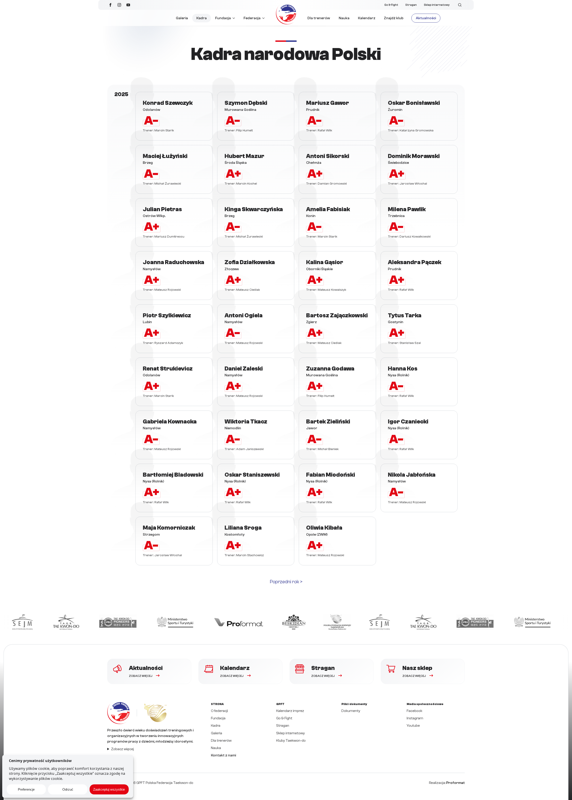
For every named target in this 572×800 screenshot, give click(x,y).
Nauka (344, 18)
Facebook (414, 711)
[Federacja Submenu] (265, 18)
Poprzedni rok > (286, 582)
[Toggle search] (460, 5)
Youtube (413, 726)
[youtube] (128, 5)
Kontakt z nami (223, 755)
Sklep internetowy (437, 4)
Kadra (201, 18)
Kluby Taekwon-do (291, 741)
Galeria (182, 18)
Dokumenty (350, 711)
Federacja (252, 18)
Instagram (415, 718)
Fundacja (223, 18)
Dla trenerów (318, 18)
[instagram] (119, 5)
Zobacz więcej (122, 749)
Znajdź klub (393, 18)
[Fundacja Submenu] (235, 18)
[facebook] (110, 5)
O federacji (219, 711)
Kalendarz (366, 18)
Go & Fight (391, 4)
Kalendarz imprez (290, 711)
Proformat (455, 783)
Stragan (411, 4)
